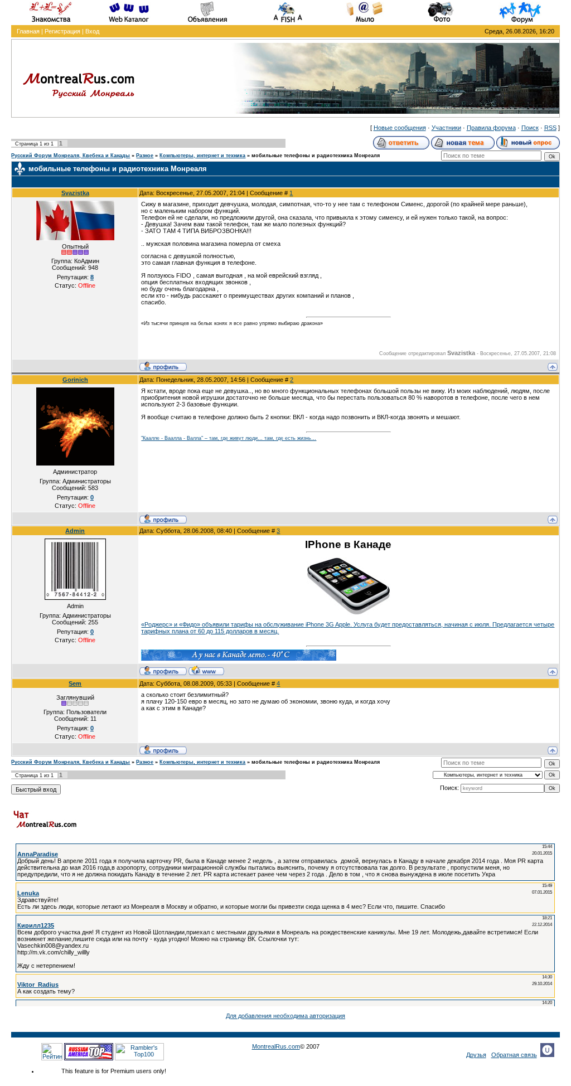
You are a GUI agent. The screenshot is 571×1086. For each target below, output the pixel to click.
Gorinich (75, 379)
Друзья (476, 1054)
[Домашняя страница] (206, 670)
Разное (144, 155)
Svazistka (75, 193)
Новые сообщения (400, 127)
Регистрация (62, 31)
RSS (550, 127)
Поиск (530, 127)
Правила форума (491, 127)
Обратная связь (514, 1054)
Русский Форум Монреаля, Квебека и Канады (70, 155)
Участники (446, 127)
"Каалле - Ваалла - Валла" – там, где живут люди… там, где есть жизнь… (228, 438)
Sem (75, 683)
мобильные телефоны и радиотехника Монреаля (315, 155)
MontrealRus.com (276, 1046)
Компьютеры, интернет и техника (202, 155)
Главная (28, 31)
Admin (75, 530)
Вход (92, 31)
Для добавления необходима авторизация (285, 1015)
